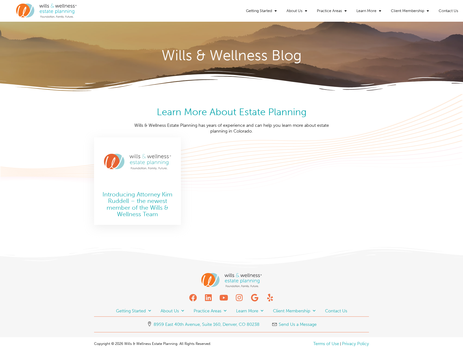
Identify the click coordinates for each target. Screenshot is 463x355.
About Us (294, 10)
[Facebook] (193, 297)
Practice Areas (329, 10)
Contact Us (448, 10)
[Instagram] (239, 297)
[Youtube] (224, 297)
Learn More (366, 10)
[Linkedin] (208, 297)
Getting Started (259, 10)
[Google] (254, 297)
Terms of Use (326, 343)
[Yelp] (270, 297)
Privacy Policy (355, 343)
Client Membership (407, 10)
